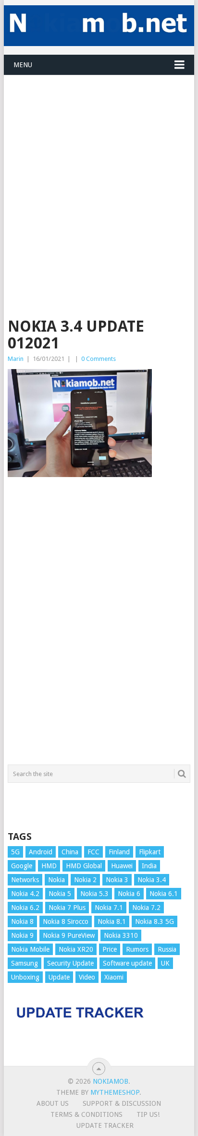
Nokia (56, 880)
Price (109, 949)
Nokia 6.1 (163, 893)
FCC (93, 852)
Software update (127, 963)
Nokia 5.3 (94, 893)
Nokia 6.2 (25, 907)
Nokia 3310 (121, 935)
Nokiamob (110, 1081)
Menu (22, 65)
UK (165, 963)
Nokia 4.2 (25, 893)
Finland (119, 852)
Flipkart (150, 852)
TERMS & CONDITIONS (86, 1114)
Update (59, 977)
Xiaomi (114, 977)
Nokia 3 (117, 880)
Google (21, 866)
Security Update (70, 963)
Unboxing (25, 977)
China (70, 852)
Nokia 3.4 (151, 880)
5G (15, 852)
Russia (167, 949)
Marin (16, 358)
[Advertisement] (99, 174)
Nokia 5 (60, 893)
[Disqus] (99, 625)
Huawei (122, 866)
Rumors (137, 949)
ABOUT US (53, 1103)
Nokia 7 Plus (67, 907)
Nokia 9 (22, 935)
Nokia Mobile (30, 949)
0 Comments (98, 358)
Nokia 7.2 (146, 907)
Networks (25, 880)
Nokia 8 (22, 921)
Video (87, 977)
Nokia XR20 (76, 949)
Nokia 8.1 (112, 921)
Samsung (24, 963)
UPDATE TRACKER (105, 1125)
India (149, 866)
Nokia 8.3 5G (154, 921)
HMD (49, 866)
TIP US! (148, 1114)
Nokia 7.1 (109, 907)
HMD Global (84, 866)
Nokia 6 (129, 893)
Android (40, 852)
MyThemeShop (114, 1092)
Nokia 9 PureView (69, 935)
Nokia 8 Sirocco (65, 921)
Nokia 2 (85, 880)
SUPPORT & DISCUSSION (122, 1103)
